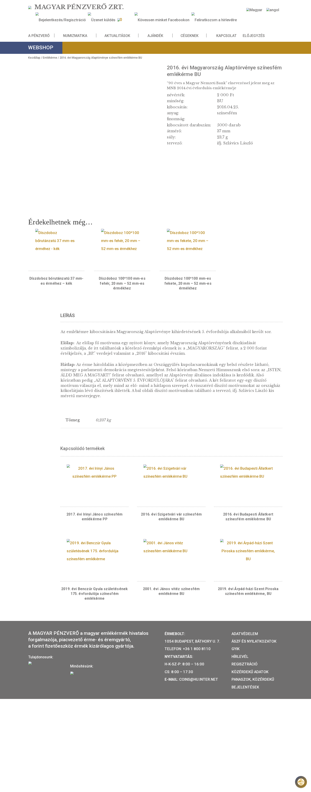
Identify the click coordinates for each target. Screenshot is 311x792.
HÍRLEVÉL (240, 656)
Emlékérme (50, 57)
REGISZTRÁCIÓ (244, 664)
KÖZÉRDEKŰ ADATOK (250, 672)
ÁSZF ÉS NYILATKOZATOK (254, 641)
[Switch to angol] (272, 10)
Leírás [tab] (67, 315)
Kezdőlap (34, 57)
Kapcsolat (226, 36)
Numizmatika (75, 36)
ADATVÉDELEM (245, 633)
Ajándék (155, 36)
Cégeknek (190, 36)
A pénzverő (39, 36)
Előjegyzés (254, 36)
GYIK (236, 648)
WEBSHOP (40, 47)
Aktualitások (117, 36)
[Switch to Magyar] (254, 10)
